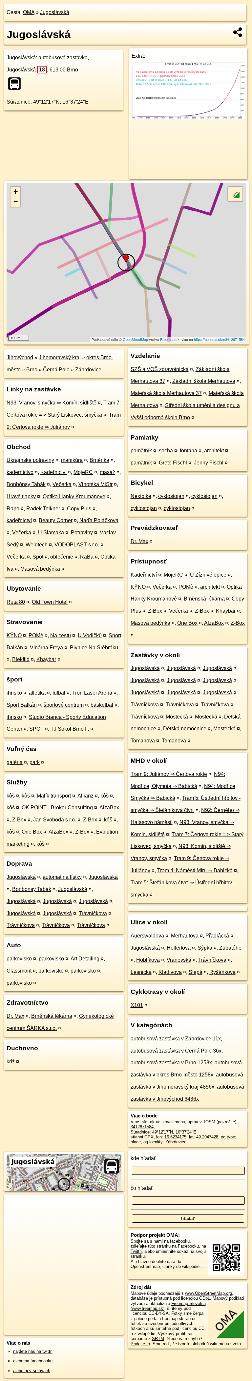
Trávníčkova (93, 913)
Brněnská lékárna (51, 1016)
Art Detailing (85, 958)
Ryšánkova (222, 972)
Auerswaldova (147, 935)
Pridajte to (140, 1343)
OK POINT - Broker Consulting (57, 807)
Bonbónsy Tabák (26, 484)
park (35, 762)
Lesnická (141, 972)
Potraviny (82, 532)
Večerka (62, 484)
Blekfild (21, 659)
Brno (31, 369)
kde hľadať (143, 1158)
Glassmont (19, 971)
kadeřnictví (19, 520)
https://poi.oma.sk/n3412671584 (219, 339)
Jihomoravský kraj (60, 357)
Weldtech (37, 544)
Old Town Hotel (50, 602)
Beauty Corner (56, 520)
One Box (32, 832)
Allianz (85, 796)
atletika (37, 693)
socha (166, 450)
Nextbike (141, 496)
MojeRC (83, 472)
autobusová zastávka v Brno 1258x (171, 1062)
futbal (58, 693)
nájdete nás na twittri (32, 1351)
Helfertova (179, 948)
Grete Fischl (173, 462)
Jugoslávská (54, 12)
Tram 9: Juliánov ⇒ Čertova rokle (169, 774)
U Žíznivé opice (208, 575)
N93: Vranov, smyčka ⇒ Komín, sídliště (51, 402)
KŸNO (14, 635)
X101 (137, 1005)
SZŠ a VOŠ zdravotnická (160, 369)
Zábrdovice (88, 369)
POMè (36, 635)
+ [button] (15, 191)
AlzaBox (109, 807)
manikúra (72, 460)
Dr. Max (15, 1016)
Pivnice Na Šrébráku (94, 647)
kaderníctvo (20, 472)
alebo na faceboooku (32, 1360)
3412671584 (142, 1126)
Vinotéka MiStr (95, 484)
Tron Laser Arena (92, 693)
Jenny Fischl (208, 462)
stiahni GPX (142, 1136)
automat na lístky (62, 877)
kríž (11, 1061)
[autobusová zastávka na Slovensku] (16, 83)
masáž (107, 472)
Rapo (13, 508)
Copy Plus (79, 508)
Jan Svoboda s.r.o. (54, 819)
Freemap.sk (169, 339)
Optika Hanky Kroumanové (74, 496)
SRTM (158, 1338)
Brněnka (99, 460)
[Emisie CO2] (188, 117)
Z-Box (19, 819)
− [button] (15, 202)
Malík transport (54, 796)
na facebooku (177, 1241)
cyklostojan (171, 496)
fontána (188, 450)
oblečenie (61, 557)
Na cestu (60, 635)
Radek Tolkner (43, 508)
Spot (37, 557)
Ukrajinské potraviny (30, 460)
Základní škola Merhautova (203, 381)
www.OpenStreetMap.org (208, 1293)
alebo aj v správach (31, 1370)
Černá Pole (56, 369)
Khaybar (46, 659)
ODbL (204, 1298)
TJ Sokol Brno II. (70, 729)
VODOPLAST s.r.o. (76, 544)
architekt (214, 450)
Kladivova (170, 972)
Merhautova (185, 935)
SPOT (36, 729)
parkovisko (19, 958)
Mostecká (177, 717)
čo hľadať (142, 1188)
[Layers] (235, 194)
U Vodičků (90, 635)
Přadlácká (217, 935)
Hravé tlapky (21, 496)
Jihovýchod (20, 357)
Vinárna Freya (46, 647)
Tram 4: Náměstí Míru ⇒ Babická (195, 870)
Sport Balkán (22, 705)
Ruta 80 (16, 602)
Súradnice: (19, 102)
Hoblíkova (148, 960)
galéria (15, 762)
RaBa (87, 557)
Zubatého (230, 948)
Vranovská (179, 960)
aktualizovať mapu (167, 1121)
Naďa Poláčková (98, 520)
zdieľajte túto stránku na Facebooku (165, 1246)
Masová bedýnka (40, 569)
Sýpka (205, 948)
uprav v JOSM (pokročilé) (212, 1121)
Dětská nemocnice (184, 728)
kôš (11, 796)
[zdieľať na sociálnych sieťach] (238, 32)
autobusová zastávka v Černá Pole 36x (176, 1051)
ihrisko (14, 693)
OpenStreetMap (135, 339)
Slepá (195, 972)
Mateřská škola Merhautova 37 (166, 393)
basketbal (102, 705)
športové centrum (64, 705)
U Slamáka (51, 532)
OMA (28, 12)
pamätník (141, 450)
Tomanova (143, 740)
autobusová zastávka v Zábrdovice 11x (176, 1038)
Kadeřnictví (53, 472)
